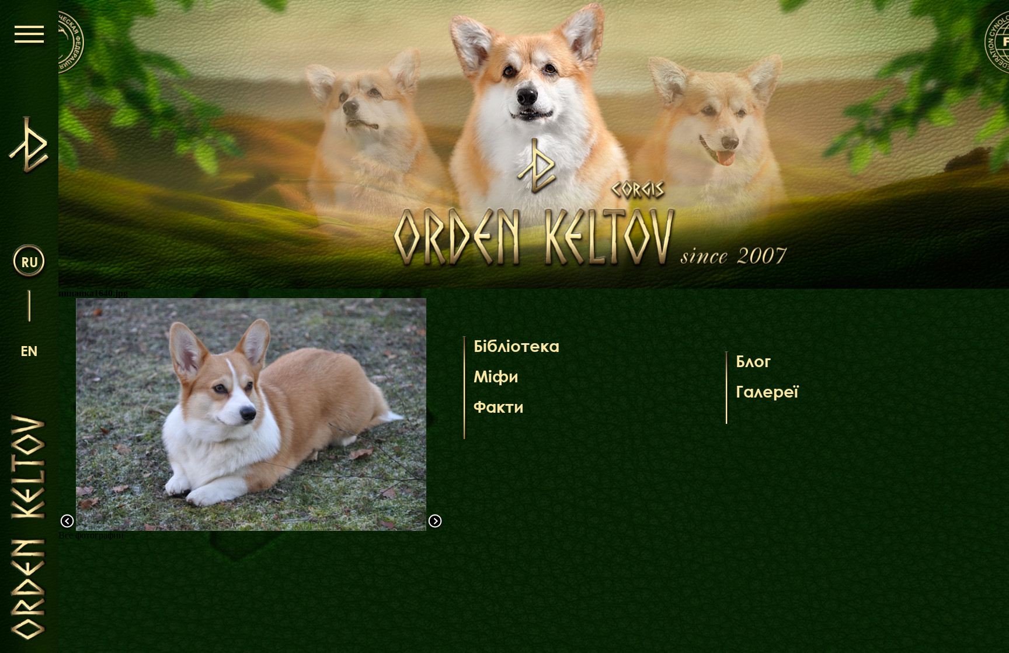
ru (29, 261)
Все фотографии (91, 535)
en (29, 350)
